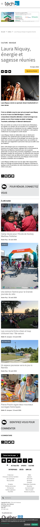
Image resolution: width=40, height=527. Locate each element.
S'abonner (10, 475)
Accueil (3, 32)
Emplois (28, 469)
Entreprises (13, 469)
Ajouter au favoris (32, 71)
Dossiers (29, 482)
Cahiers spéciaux (10, 490)
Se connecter (10, 478)
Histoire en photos (29, 491)
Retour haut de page (9, 455)
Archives (29, 480)
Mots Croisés (29, 490)
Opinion (29, 477)
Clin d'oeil (29, 478)
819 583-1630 (4, 509)
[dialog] (20, 522)
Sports (23, 466)
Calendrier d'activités (29, 484)
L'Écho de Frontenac (15, 502)
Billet (29, 475)
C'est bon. (34, 524)
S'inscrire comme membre (10, 477)
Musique (12, 43)
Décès (21, 469)
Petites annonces (10, 486)
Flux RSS (10, 491)
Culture (9, 32)
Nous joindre (10, 480)
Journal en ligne (29, 488)
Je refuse (27, 524)
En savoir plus (5, 523)
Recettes (29, 486)
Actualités (15, 466)
